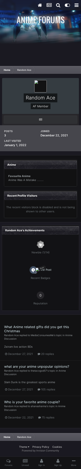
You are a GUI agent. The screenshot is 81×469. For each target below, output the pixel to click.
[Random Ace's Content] (40, 120)
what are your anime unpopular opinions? (36, 366)
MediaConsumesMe (42, 335)
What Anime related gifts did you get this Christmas (36, 329)
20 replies (47, 354)
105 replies (47, 389)
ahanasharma (39, 406)
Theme (23, 446)
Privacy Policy (40, 446)
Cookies (57, 446)
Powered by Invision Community (40, 450)
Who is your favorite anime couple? (32, 402)
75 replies (47, 417)
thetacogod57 (39, 370)
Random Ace (11, 335)
